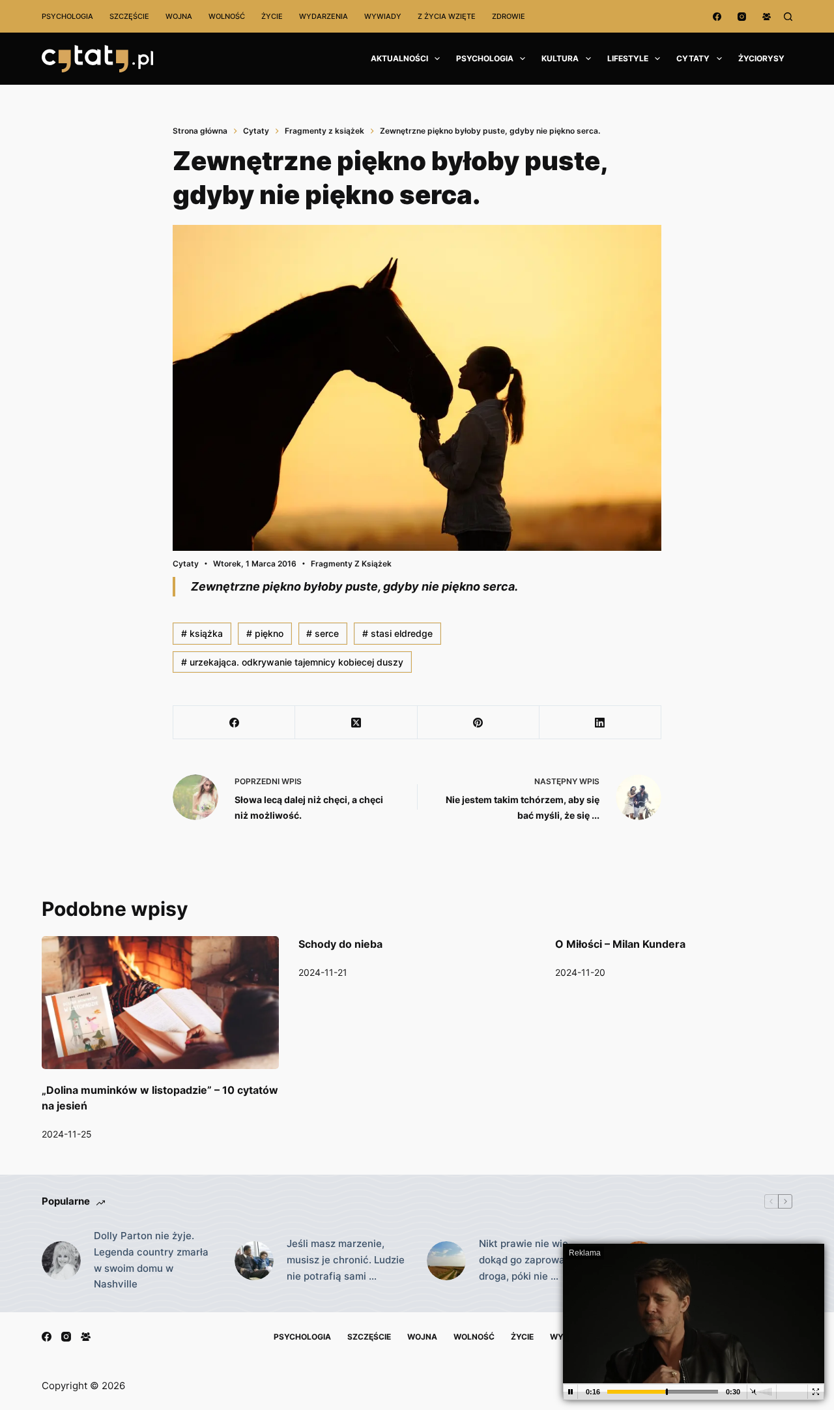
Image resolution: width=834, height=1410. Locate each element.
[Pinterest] (478, 722)
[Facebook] (717, 16)
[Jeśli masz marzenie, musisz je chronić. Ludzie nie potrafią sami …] (254, 1260)
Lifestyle (627, 58)
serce (322, 633)
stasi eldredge (397, 633)
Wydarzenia (323, 16)
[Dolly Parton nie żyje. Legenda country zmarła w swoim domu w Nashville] (61, 1260)
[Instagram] (742, 16)
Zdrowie (508, 16)
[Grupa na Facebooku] (766, 16)
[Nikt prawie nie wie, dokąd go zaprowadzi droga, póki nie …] (446, 1260)
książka (202, 633)
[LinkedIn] (600, 722)
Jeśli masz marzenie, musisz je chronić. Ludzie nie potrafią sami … (346, 1259)
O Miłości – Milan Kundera (620, 943)
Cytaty (693, 58)
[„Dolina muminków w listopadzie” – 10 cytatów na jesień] (160, 1003)
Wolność (226, 16)
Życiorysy (761, 58)
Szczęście (129, 16)
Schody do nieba (340, 943)
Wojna (178, 16)
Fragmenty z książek (351, 563)
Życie (272, 16)
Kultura (560, 58)
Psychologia (67, 16)
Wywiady (382, 16)
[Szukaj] (788, 16)
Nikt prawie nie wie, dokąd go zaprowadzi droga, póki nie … (529, 1259)
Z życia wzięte (447, 16)
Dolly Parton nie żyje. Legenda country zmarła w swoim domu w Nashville (151, 1259)
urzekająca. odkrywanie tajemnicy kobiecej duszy (292, 662)
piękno (264, 633)
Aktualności (399, 58)
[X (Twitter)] (356, 722)
